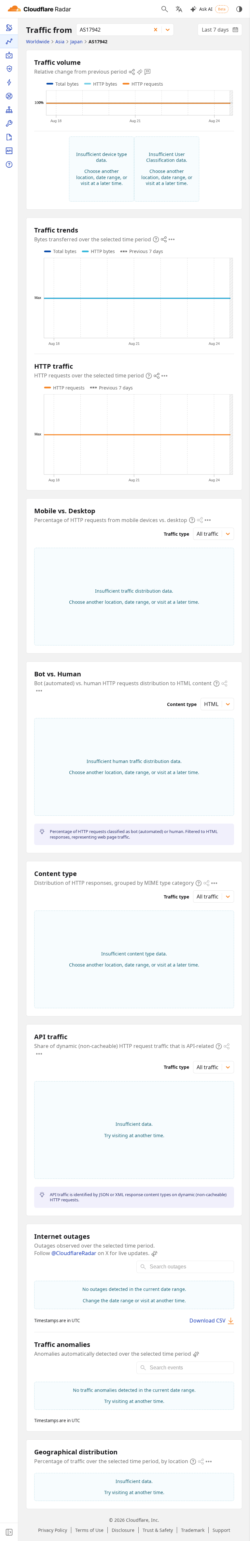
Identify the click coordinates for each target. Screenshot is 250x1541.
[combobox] (111, 29)
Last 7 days (222, 31)
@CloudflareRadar (73, 1253)
